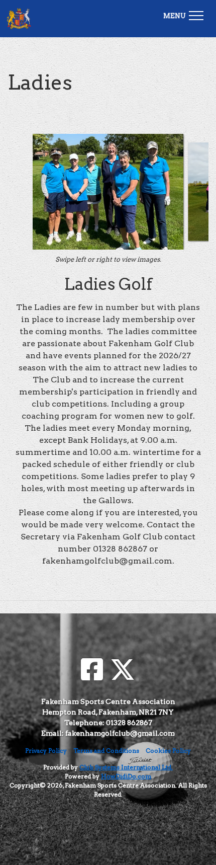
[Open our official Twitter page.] (122, 670)
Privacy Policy (46, 750)
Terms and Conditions (106, 750)
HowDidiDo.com (126, 776)
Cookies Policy (168, 750)
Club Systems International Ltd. (126, 767)
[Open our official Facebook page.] (92, 670)
